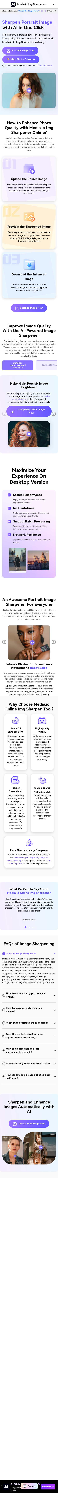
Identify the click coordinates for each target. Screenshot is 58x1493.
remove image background (26, 857)
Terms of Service (45, 66)
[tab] (29, 953)
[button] (54, 414)
